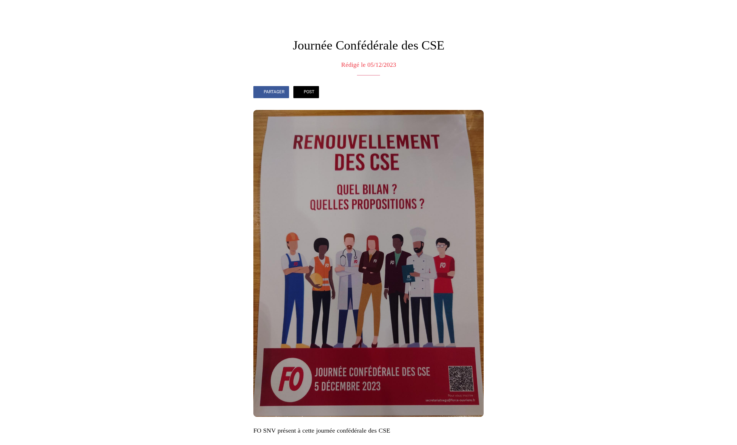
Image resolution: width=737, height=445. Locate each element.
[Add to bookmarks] (477, 93)
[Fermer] (11, 9)
